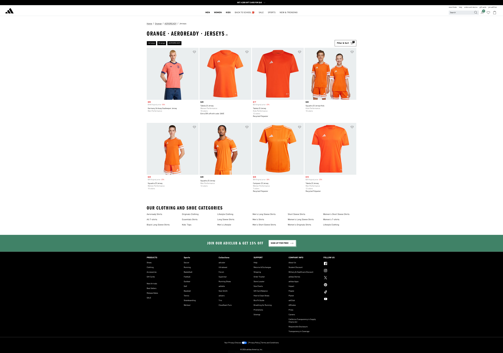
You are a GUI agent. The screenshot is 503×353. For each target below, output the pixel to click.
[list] (241, 43)
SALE (261, 13)
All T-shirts (152, 220)
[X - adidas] (339, 278)
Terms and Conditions (270, 343)
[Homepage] (9, 11)
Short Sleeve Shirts (296, 214)
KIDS (228, 13)
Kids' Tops (186, 225)
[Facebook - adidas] (339, 263)
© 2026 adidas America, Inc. (251, 350)
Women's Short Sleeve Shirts (336, 214)
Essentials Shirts (190, 220)
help (460, 7)
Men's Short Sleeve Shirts (264, 225)
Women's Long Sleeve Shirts (301, 220)
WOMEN (218, 13)
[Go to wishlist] (488, 12)
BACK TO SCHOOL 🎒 (245, 13)
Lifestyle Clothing (225, 214)
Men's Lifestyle (224, 225)
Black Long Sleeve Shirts (158, 225)
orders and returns (470, 7)
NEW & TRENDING (288, 13)
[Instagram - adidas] (339, 270)
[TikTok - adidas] (339, 292)
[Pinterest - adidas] (339, 285)
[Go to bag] (494, 12)
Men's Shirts (258, 220)
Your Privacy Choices (232, 343)
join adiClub (492, 7)
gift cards (483, 7)
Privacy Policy (254, 343)
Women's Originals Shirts (299, 225)
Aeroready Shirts (154, 214)
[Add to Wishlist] (194, 52)
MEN (207, 13)
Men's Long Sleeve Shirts (264, 214)
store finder (453, 7)
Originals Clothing (190, 214)
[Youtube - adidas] (339, 299)
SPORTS (271, 13)
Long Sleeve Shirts (225, 220)
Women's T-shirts (331, 220)
